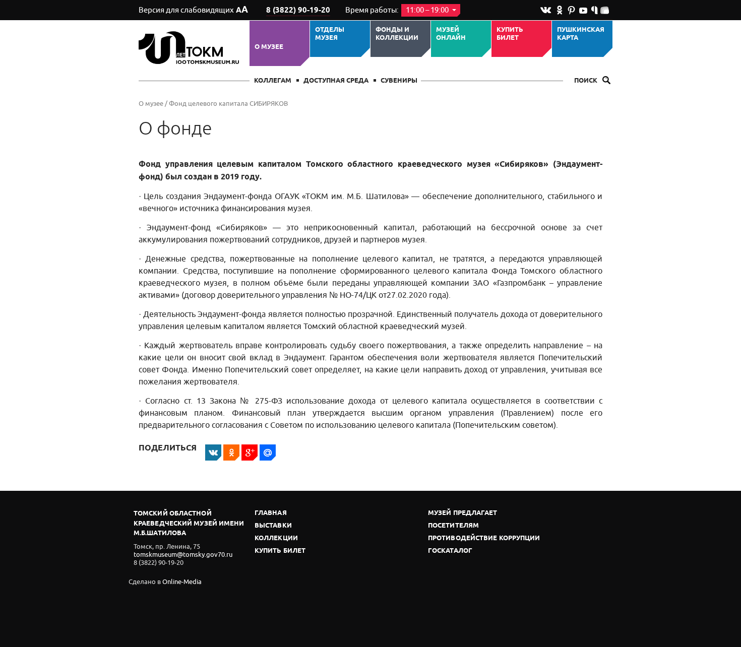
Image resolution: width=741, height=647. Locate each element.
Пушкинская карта (580, 34)
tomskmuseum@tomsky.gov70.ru (183, 554)
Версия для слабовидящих (193, 10)
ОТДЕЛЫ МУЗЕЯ (329, 34)
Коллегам (272, 81)
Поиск (586, 81)
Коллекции (276, 538)
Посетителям (453, 526)
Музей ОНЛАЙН (451, 34)
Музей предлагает (463, 513)
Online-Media (182, 581)
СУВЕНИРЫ (399, 81)
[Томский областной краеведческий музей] (190, 47)
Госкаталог (450, 551)
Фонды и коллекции (397, 34)
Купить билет (510, 34)
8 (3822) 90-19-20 (298, 11)
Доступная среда (335, 81)
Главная (271, 513)
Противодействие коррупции (484, 538)
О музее (269, 47)
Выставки (273, 526)
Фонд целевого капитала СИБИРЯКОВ (228, 103)
